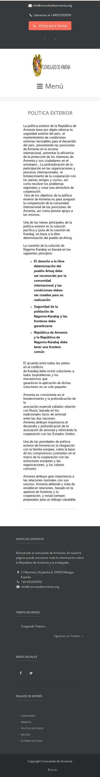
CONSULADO (28, 715)
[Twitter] (55, 38)
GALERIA (25, 734)
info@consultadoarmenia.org (52, 5)
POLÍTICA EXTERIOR (50, 113)
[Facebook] (45, 38)
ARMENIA (26, 722)
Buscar (52, 770)
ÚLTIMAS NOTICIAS (31, 740)
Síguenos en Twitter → (69, 636)
